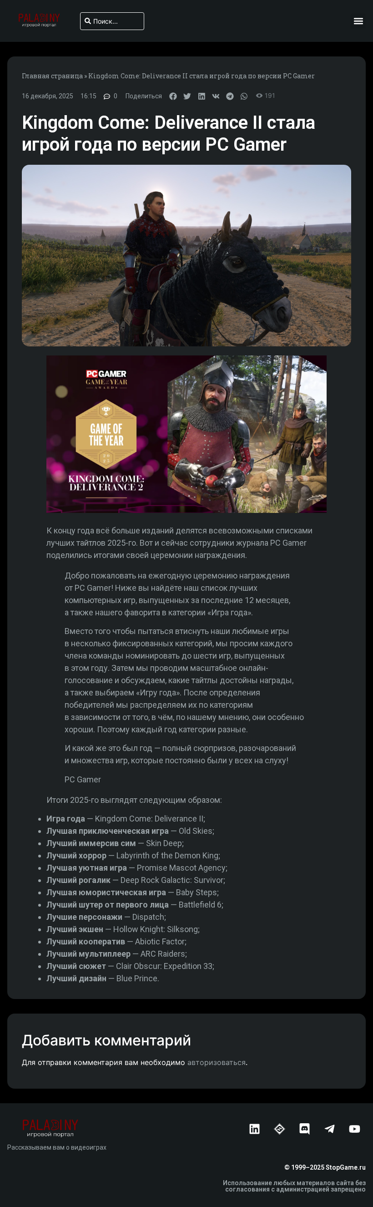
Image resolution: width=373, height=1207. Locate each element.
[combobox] (112, 21)
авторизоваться (216, 1062)
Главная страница (52, 75)
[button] (358, 21)
